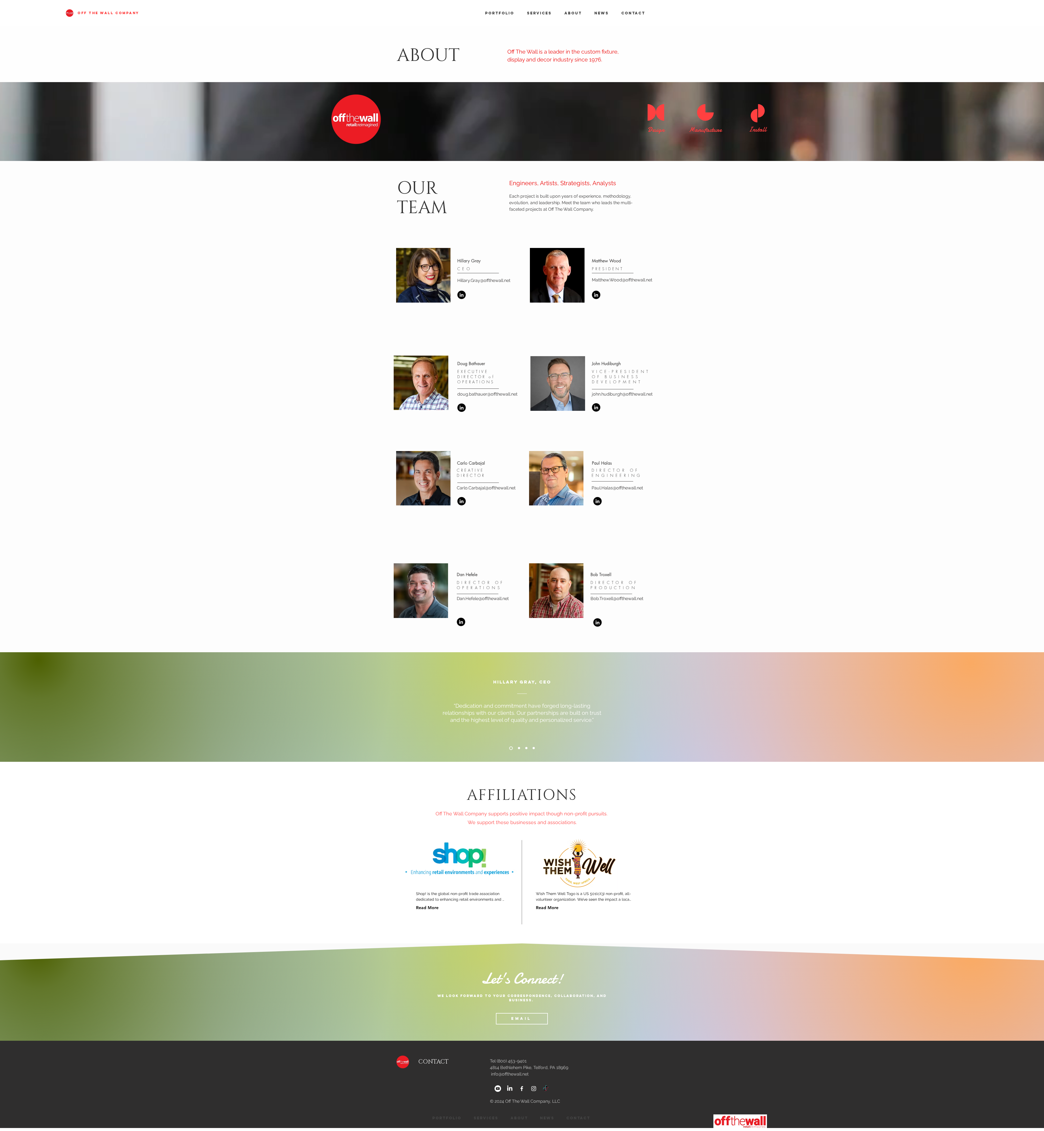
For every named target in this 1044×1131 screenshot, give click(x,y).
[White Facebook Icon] (521, 1088)
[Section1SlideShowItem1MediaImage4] (534, 748)
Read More (427, 907)
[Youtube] (498, 1088)
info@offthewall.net (510, 1074)
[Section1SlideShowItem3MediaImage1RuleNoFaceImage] (525, 748)
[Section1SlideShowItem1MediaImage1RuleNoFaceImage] (510, 748)
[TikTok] (545, 1088)
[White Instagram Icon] (533, 1088)
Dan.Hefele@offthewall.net (483, 598)
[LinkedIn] (461, 295)
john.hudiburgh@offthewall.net (622, 394)
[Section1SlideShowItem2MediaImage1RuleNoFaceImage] (518, 748)
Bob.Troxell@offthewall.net (617, 598)
